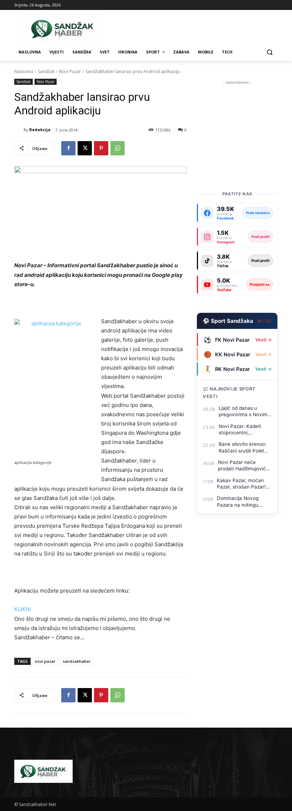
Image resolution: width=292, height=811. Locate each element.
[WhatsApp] (117, 148)
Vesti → (263, 339)
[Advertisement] (237, 121)
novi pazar (45, 661)
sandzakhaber (77, 661)
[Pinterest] (101, 148)
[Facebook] (68, 148)
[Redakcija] (19, 129)
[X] (85, 148)
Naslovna (23, 71)
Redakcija (40, 129)
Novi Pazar (70, 71)
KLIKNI (22, 609)
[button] (269, 52)
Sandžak (46, 71)
